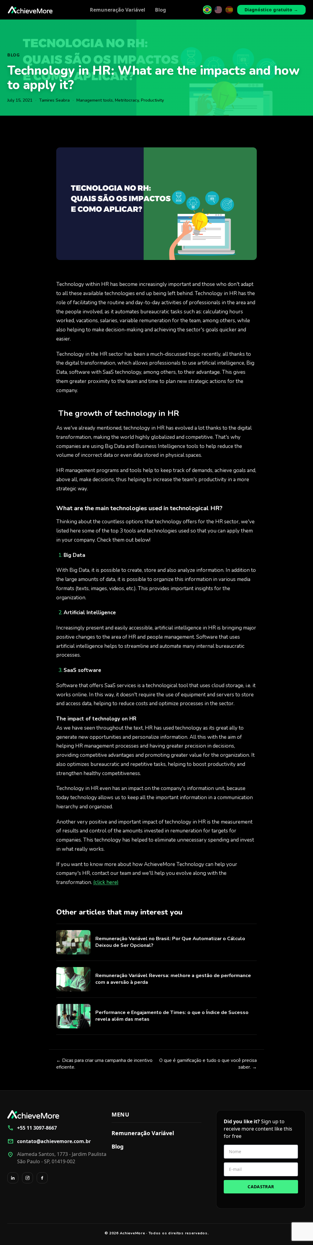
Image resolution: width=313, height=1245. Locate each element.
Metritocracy (127, 100)
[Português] (207, 9)
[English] (218, 9)
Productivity (152, 100)
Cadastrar (261, 1186)
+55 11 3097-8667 (32, 1127)
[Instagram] (27, 1177)
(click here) (106, 882)
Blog (160, 9)
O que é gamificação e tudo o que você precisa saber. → (208, 1063)
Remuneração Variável (117, 9)
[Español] (229, 9)
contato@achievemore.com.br (49, 1141)
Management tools (94, 100)
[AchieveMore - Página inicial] (30, 9)
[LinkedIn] (12, 1177)
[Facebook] (42, 1177)
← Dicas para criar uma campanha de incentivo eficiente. (104, 1063)
